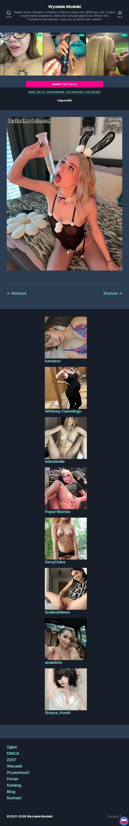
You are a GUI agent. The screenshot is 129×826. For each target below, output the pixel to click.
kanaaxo (53, 360)
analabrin (53, 662)
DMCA (13, 753)
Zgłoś (12, 747)
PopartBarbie (57, 511)
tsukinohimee (57, 612)
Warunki (14, 766)
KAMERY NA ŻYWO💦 (64, 84)
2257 (11, 759)
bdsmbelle (55, 461)
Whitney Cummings (63, 411)
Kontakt (14, 798)
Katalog (14, 785)
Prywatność (18, 772)
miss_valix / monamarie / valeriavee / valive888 (65, 92)
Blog (11, 791)
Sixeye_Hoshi (57, 712)
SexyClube (55, 561)
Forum (12, 778)
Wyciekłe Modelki (64, 7)
